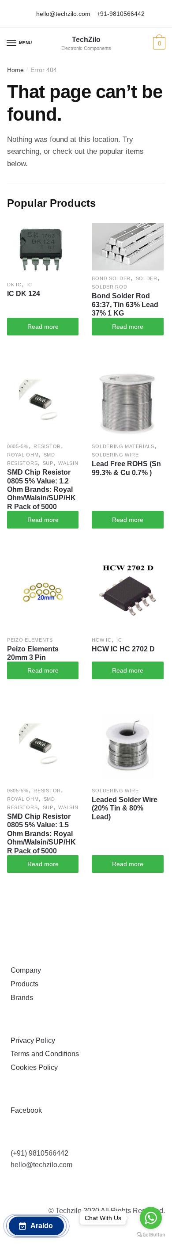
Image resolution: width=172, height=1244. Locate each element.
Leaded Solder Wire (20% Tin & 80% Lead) (124, 808)
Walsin (68, 463)
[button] (36, 1226)
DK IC (14, 284)
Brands (20, 997)
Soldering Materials (123, 446)
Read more (43, 326)
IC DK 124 (23, 293)
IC (29, 284)
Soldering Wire (115, 454)
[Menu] (12, 43)
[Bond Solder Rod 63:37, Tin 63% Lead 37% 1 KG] (127, 246)
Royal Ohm (22, 454)
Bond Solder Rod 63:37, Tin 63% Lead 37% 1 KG (125, 304)
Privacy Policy (31, 1040)
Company (24, 970)
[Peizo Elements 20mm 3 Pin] (43, 596)
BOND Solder (111, 278)
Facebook (24, 1110)
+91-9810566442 (121, 13)
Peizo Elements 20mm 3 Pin (33, 653)
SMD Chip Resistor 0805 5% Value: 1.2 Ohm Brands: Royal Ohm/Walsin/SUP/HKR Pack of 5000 (41, 489)
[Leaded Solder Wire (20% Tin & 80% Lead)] (127, 746)
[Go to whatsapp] (151, 1218)
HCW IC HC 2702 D (123, 649)
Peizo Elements (30, 640)
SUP (48, 463)
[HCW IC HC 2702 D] (127, 596)
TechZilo (86, 39)
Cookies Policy (32, 1067)
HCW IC (101, 640)
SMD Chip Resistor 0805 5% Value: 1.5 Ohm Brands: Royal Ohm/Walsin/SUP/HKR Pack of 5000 (41, 834)
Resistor (47, 446)
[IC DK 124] (43, 249)
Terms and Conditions (43, 1054)
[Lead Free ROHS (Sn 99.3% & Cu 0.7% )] (127, 402)
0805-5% (18, 446)
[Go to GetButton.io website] (151, 1235)
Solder (146, 278)
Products (22, 984)
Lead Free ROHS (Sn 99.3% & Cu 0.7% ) (126, 468)
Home (15, 69)
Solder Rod (109, 286)
